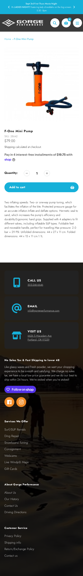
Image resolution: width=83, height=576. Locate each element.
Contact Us (11, 505)
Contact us (11, 555)
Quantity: (11, 173)
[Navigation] (77, 22)
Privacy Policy (12, 536)
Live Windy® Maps (16, 462)
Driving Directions (15, 512)
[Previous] (9, 7)
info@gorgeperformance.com (43, 310)
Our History (11, 499)
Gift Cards (10, 469)
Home (7, 39)
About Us (10, 492)
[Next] (74, 7)
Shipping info (12, 542)
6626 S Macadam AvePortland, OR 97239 (40, 338)
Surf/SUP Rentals (15, 429)
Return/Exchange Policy (19, 549)
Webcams (10, 456)
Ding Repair (11, 436)
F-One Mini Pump (23, 39)
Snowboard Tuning (16, 442)
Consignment (12, 449)
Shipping (9, 147)
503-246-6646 (35, 285)
